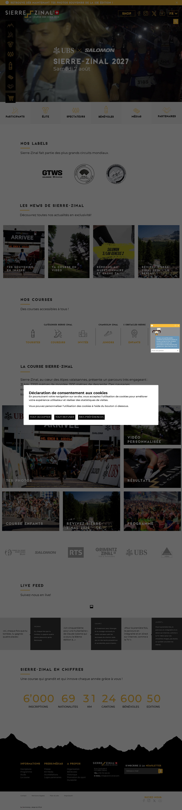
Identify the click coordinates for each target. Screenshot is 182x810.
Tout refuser (64, 417)
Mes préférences (91, 417)
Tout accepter (40, 417)
